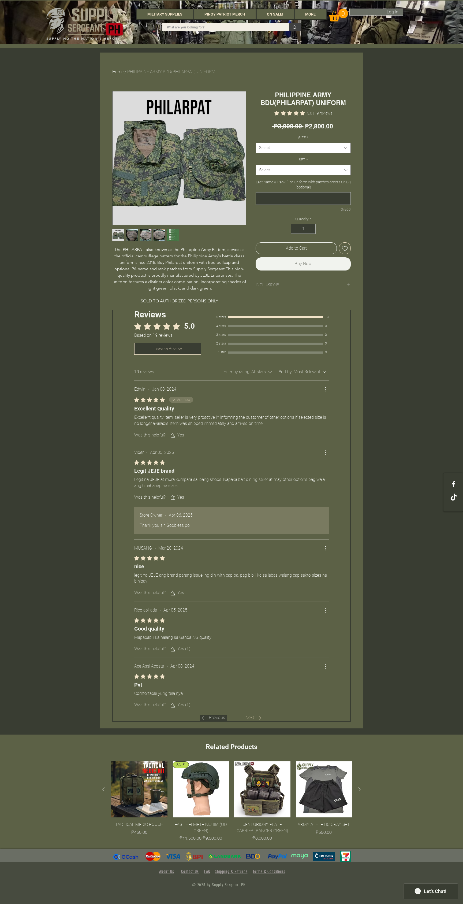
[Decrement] (295, 229)
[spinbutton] (303, 229)
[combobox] (303, 148)
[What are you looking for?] (295, 27)
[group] (231, 801)
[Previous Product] (103, 789)
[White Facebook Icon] (454, 484)
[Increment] (311, 229)
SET (303, 160)
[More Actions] (325, 389)
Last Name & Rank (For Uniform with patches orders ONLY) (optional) (303, 185)
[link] (303, 113)
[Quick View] (139, 789)
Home (118, 71)
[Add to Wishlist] (345, 248)
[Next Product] (359, 789)
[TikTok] (454, 498)
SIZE (303, 138)
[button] (164, 14)
